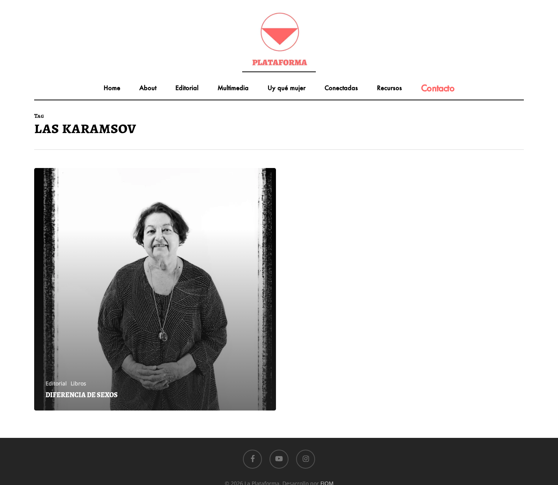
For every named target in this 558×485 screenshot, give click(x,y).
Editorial (56, 383)
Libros (78, 383)
